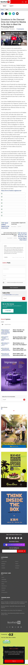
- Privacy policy (4, 592)
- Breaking (3, 563)
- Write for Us (4, 585)
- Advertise (3, 588)
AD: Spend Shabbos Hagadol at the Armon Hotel (18, 223)
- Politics (3, 565)
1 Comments (20, 29)
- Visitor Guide (4, 581)
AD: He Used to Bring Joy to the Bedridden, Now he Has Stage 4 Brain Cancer (9, 234)
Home (2, 9)
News (7, 9)
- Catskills (3, 567)
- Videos (16, 563)
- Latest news (4, 561)
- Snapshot (17, 565)
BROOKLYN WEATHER (13, 6)
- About (2, 583)
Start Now (8, 310)
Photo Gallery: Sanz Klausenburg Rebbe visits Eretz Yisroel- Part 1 (20, 355)
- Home (2, 577)
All (2, 324)
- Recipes (17, 567)
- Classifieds (3, 579)
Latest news (8, 324)
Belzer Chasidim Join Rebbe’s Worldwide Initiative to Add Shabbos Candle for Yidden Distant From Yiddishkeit (14, 602)
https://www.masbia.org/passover (11, 190)
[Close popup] (23, 648)
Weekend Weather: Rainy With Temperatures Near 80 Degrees (19, 338)
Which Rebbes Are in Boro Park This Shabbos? (11, 610)
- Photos (16, 561)
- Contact (3, 590)
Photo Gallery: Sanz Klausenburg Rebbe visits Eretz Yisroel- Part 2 (20, 350)
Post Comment (14, 287)
